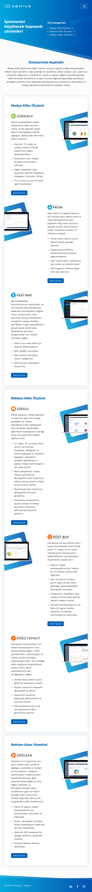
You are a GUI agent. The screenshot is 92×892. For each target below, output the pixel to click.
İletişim (27, 885)
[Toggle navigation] (84, 6)
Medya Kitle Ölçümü (60, 28)
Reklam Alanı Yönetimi (61, 34)
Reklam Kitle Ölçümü (61, 31)
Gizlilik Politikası (13, 885)
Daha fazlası (19, 193)
